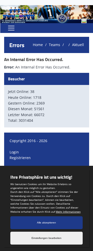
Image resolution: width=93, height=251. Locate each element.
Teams (54, 44)
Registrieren (20, 157)
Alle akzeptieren (46, 222)
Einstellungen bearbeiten (46, 238)
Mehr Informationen (68, 211)
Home (38, 44)
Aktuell (78, 44)
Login (14, 152)
